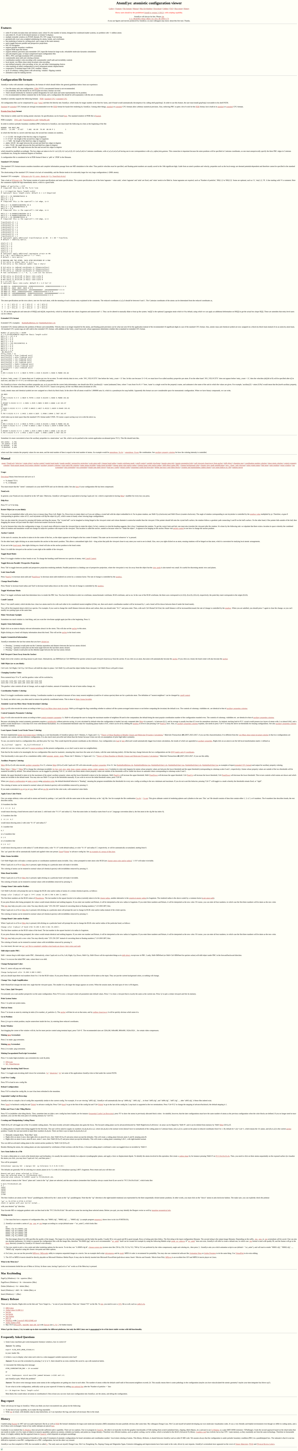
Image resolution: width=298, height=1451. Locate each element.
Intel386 (26, 1325)
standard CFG (50, 99)
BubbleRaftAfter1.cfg (47, 323)
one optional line (77, 1387)
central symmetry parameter (51, 718)
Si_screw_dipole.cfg (40, 176)
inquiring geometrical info (161, 1210)
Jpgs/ (7, 1243)
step (123, 741)
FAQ (171, 9)
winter (95, 769)
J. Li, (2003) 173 (149, 19)
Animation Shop (196, 1253)
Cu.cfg (138, 798)
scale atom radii (95, 463)
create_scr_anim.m (178, 1241)
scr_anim (115, 1241)
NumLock (11, 463)
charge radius (105, 898)
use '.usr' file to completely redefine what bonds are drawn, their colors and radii (51, 946)
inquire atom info (168, 463)
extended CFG (61, 99)
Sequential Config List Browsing (101, 1114)
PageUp (9, 577)
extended (13, 107)
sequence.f (98, 1219)
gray (64, 769)
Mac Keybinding (146, 9)
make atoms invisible (88, 465)
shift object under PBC (171, 465)
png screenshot (69, 467)
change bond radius (109, 463)
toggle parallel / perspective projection (74, 463)
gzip (35, 103)
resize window (285, 465)
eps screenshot (81, 467)
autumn (84, 769)
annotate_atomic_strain (55, 756)
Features (118, 9)
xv (47, 1073)
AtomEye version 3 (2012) (154, 13)
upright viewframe (153, 463)
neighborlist (52, 721)
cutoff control (141, 463)
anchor (74, 628)
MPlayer (168, 1257)
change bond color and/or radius (149, 465)
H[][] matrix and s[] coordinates (182, 752)
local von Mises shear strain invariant (54, 708)
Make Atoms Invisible (84, 699)
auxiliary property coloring (165, 452)
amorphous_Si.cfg (116, 452)
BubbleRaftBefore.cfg (30, 323)
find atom (264, 465)
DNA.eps (9, 1062)
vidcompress (109, 1253)
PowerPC (18, 1325)
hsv (106, 769)
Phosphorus (39, 898)
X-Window (27, 1430)
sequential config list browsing (142, 467)
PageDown (36, 577)
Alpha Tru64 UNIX (13, 1323)
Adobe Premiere (210, 1253)
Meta (122, 496)
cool (60, 769)
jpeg (9, 1035)
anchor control (39, 463)
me (11, 1412)
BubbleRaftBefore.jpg (142, 765)
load (117, 741)
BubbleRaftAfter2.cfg (193, 765)
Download (157, 9)
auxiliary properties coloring (237, 708)
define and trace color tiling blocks (167, 467)
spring (90, 769)
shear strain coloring (275, 463)
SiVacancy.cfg (26, 176)
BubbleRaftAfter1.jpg (176, 765)
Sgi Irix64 (9, 1314)
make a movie (33, 781)
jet (53, 769)
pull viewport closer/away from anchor (208, 463)
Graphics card (201, 1432)
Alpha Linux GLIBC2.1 (15, 1310)
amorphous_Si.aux (132, 452)
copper (77, 769)
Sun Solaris (10, 1316)
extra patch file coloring (70, 465)
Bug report (179, 9)
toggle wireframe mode (125, 463)
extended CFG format (243, 765)
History (186, 9)
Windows (9, 1321)
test (102, 1304)
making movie (237, 467)
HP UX (8, 1318)
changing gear (238, 463)
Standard (4, 107)
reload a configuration (17, 781)
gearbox (119, 577)
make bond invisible (104, 465)
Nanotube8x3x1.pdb (30, 120)
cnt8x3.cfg (141, 1304)
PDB (41, 99)
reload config (125, 467)
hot (56, 769)
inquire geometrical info (184, 463)
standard (110, 107)
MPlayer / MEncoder (40, 1253)
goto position (274, 465)
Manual (136, 9)
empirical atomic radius (137, 898)
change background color (190, 465)
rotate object (27, 463)
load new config (113, 467)
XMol (36, 89)
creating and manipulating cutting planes (196, 467)
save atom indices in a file (221, 467)
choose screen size (95, 1247)
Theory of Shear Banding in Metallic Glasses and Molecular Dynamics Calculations (132, 735)
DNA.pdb (18, 120)
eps (21, 789)
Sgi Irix (8, 1312)
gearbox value (255, 514)
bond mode (17, 545)
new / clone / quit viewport (235, 465)
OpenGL (100, 1430)
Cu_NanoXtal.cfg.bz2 (57, 176)
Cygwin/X (21, 1321)
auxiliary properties (205, 741)
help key (19, 463)
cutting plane (183, 1156)
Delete (66, 852)
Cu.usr (145, 798)
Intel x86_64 (34, 1325)
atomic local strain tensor (27, 735)
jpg (26, 789)
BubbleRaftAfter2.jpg (210, 765)
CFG (120, 1304)
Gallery (111, 9)
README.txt (31, 1321)
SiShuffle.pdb (44, 120)
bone (72, 769)
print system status (253, 465)
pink (68, 769)
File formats (127, 9)
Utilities (165, 9)
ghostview (54, 1073)
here (65, 116)
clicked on (45, 642)
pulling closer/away (100, 1012)
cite (162, 17)
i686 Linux (10, 1308)
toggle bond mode (52, 463)
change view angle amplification (212, 465)
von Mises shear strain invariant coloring (253, 735)
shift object (228, 463)
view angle (157, 568)
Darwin (46, 1325)
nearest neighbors (36, 748)
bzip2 (41, 103)
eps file (45, 789)
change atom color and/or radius (125, 465)
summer (101, 769)
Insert (61, 852)
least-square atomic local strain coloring (25, 465)
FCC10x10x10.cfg (223, 1156)
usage (4, 463)
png (31, 789)
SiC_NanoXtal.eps (12, 1064)
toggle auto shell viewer (97, 467)
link (6, 906)
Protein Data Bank (8, 111)
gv (60, 1073)
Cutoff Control (90, 558)
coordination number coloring (256, 463)
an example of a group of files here (102, 852)
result (122, 1253)
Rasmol (98, 116)
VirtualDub (239, 1253)
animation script (48, 781)
